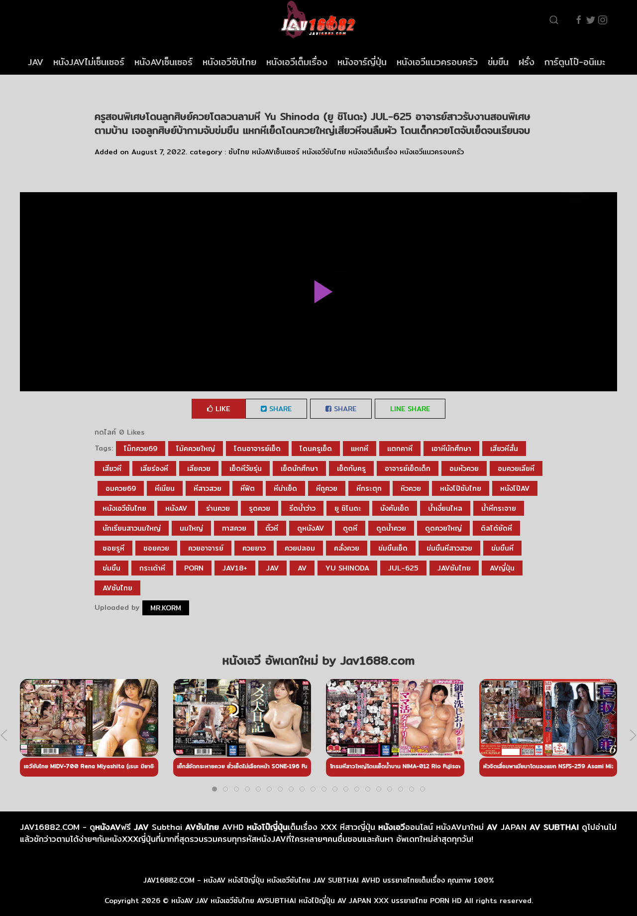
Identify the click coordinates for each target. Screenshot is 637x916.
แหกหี (359, 448)
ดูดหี (350, 528)
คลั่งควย (346, 548)
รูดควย (259, 508)
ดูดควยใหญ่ (443, 528)
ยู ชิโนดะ (347, 508)
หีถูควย (326, 488)
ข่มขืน (498, 62)
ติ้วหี (271, 528)
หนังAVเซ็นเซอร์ (163, 62)
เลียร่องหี (154, 468)
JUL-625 (403, 568)
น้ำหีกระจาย (498, 508)
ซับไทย (238, 151)
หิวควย (411, 488)
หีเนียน (165, 488)
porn (194, 568)
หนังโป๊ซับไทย (460, 488)
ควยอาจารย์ (205, 548)
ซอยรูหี (113, 548)
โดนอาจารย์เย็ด (257, 448)
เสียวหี (112, 468)
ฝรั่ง (526, 62)
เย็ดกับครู (351, 468)
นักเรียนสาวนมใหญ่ (132, 528)
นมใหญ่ (191, 528)
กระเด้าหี (152, 568)
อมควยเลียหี (516, 468)
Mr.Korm (165, 607)
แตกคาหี (400, 448)
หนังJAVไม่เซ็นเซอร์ (88, 62)
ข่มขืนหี (502, 548)
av (302, 568)
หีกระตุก (369, 488)
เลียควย (199, 468)
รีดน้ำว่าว (302, 508)
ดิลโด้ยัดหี (496, 528)
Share (279, 408)
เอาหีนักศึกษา (451, 448)
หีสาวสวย (207, 488)
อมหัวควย (464, 468)
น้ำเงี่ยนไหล (445, 508)
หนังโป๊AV (515, 488)
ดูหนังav (310, 528)
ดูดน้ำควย (391, 528)
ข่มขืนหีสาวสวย (449, 548)
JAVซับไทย (454, 568)
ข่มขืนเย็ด (393, 548)
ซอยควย (156, 548)
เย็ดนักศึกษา (299, 468)
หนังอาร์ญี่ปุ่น (362, 62)
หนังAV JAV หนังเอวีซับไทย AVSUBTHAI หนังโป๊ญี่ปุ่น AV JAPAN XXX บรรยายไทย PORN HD (316, 900)
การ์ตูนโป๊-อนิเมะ (574, 62)
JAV (35, 62)
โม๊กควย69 (140, 448)
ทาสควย (234, 528)
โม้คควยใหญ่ (195, 448)
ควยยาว (254, 548)
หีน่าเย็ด (285, 488)
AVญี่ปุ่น (502, 568)
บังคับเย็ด (394, 508)
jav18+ (234, 568)
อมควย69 (121, 488)
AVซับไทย (117, 587)
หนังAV (176, 508)
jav (272, 568)
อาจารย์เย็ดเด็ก (407, 468)
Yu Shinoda (347, 568)
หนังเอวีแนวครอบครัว (437, 62)
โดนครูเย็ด (316, 448)
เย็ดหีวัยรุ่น (245, 468)
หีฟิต (247, 488)
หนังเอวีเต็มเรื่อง (296, 62)
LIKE (221, 408)
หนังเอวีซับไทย (229, 62)
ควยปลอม (300, 548)
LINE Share (410, 408)
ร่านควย (218, 508)
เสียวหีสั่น (504, 448)
